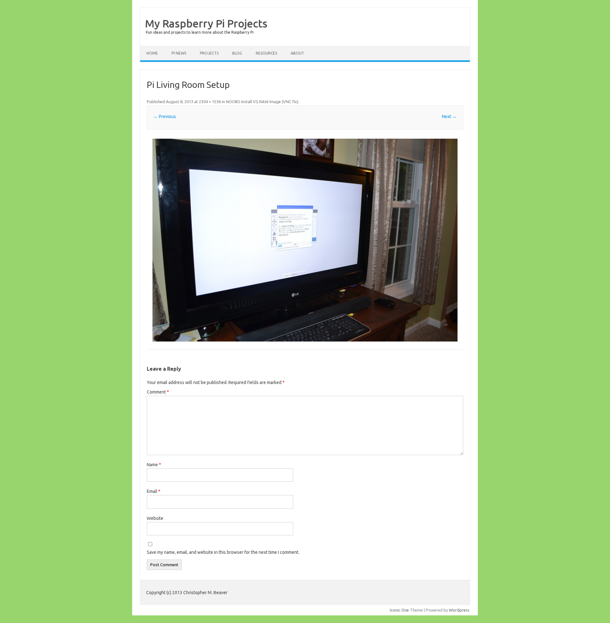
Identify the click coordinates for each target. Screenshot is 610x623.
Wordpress (459, 610)
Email (153, 491)
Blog (237, 53)
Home (152, 53)
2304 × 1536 (210, 101)
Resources (266, 53)
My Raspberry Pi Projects (206, 23)
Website (155, 518)
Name (154, 464)
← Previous (164, 116)
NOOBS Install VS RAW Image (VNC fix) (262, 101)
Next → (449, 116)
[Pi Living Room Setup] (305, 240)
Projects (209, 53)
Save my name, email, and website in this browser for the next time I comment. (223, 552)
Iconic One (399, 610)
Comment (158, 391)
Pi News (179, 53)
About (297, 53)
